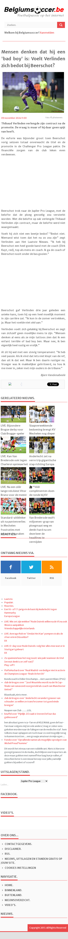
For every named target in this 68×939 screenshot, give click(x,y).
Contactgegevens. (18, 844)
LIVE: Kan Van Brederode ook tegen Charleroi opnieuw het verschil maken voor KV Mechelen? (14, 464)
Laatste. (8, 599)
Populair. (9, 602)
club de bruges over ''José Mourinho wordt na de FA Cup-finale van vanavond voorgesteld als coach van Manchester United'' (34, 686)
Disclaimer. (12, 849)
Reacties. (9, 606)
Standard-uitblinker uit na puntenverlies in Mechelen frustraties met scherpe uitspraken (13, 526)
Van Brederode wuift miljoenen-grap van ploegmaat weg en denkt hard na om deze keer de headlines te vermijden (42, 530)
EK (5, 640)
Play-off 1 (9, 665)
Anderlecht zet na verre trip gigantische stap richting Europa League (42, 462)
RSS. (7, 853)
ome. (9, 885)
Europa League (12, 616)
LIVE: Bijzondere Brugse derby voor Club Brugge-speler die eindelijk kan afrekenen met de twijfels (12, 435)
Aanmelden (47, 32)
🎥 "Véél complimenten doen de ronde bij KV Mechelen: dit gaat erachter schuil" (41, 495)
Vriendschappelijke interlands (19, 628)
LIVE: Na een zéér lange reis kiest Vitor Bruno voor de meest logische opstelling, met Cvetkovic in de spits (14, 497)
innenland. (13, 890)
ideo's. (10, 905)
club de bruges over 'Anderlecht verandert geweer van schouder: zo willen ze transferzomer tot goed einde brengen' (32, 701)
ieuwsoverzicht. (17, 900)
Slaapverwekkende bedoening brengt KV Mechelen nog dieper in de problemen (42, 431)
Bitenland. (13, 895)
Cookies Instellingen (20, 868)
